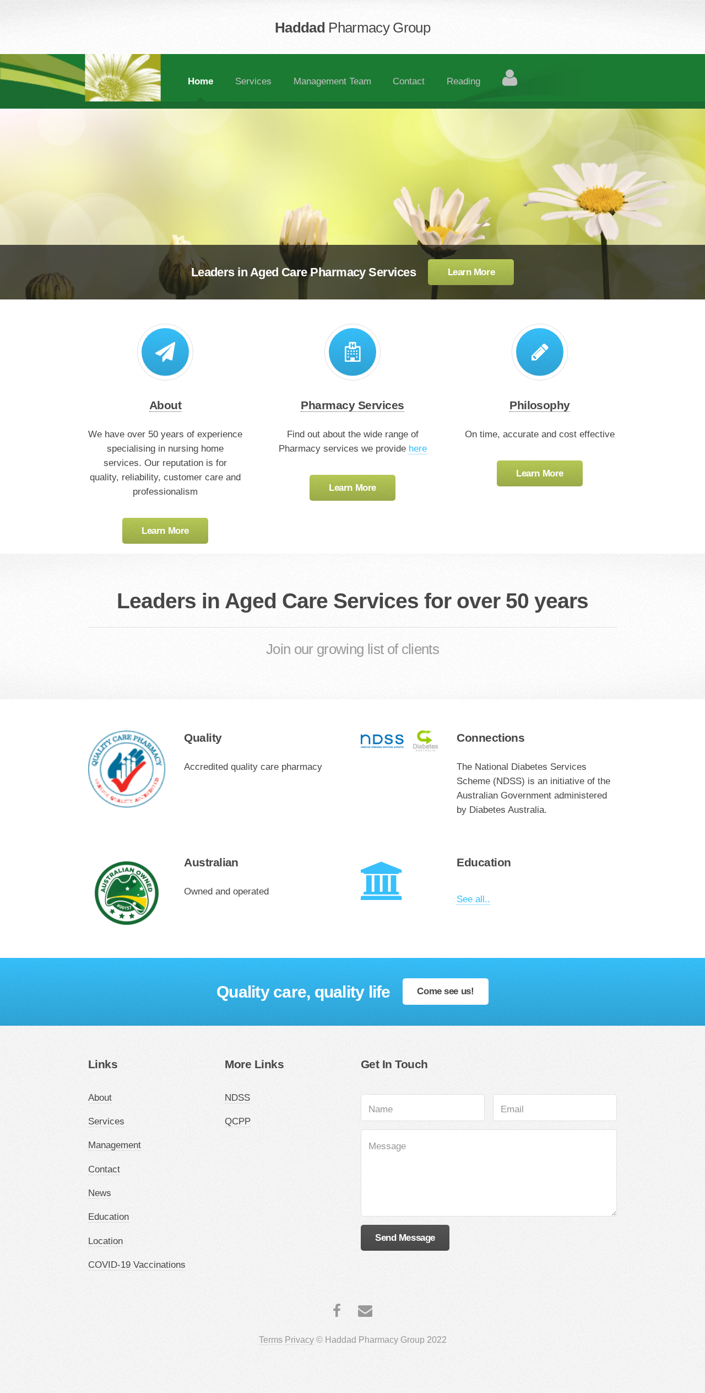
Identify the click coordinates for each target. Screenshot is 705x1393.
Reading (463, 81)
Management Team (332, 81)
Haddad (352, 27)
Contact (409, 81)
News (99, 1192)
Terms (271, 1339)
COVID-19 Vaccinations (137, 1264)
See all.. (473, 898)
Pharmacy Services (352, 405)
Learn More (471, 271)
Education (108, 1216)
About (165, 405)
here (418, 448)
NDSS (237, 1097)
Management (114, 1144)
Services (253, 81)
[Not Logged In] (509, 77)
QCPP (238, 1121)
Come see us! (445, 990)
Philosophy (539, 405)
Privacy (299, 1339)
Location (105, 1240)
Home (200, 81)
